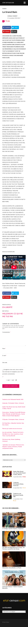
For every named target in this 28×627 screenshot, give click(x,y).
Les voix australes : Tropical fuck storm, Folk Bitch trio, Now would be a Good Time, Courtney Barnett (13, 434)
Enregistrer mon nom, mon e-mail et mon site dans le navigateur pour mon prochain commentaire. (12, 372)
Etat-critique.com (8, 2)
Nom (4, 348)
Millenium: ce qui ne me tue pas (12, 315)
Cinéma (4, 8)
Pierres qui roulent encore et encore (12, 428)
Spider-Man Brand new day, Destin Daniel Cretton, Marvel (19, 473)
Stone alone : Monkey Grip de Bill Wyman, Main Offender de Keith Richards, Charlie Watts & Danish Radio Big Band (13, 414)
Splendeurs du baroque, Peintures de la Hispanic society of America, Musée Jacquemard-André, (13, 446)
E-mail (4, 355)
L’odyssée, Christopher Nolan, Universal (13, 403)
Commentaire (6, 332)
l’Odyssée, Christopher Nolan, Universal (13, 419)
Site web (4, 362)
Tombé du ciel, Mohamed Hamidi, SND (12, 399)
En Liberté (7, 307)
